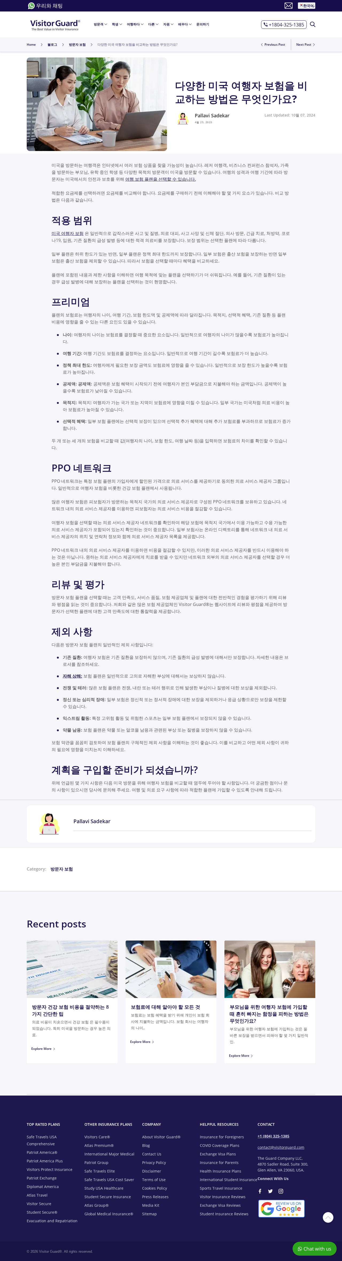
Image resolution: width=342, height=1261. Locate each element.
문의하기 (202, 24)
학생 (115, 24)
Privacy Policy (154, 1162)
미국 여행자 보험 (68, 233)
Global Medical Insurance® (108, 1213)
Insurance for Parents (219, 1162)
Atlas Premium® (99, 1145)
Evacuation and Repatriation (52, 1220)
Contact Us (151, 1153)
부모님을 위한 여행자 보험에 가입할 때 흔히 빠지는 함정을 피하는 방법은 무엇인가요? (269, 1014)
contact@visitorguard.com (281, 1147)
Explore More (41, 1048)
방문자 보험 (61, 869)
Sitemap (149, 1213)
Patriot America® (42, 1152)
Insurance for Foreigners (222, 1136)
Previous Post (274, 44)
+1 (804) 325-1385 (273, 1136)
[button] (306, 5)
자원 (166, 24)
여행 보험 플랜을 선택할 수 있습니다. (160, 179)
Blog (146, 1145)
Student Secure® (42, 1212)
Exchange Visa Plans (218, 1153)
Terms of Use (154, 1179)
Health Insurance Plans (220, 1171)
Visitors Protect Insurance (49, 1169)
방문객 (98, 24)
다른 (151, 24)
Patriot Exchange (42, 1178)
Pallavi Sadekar (212, 115)
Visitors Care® (97, 1136)
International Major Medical (109, 1153)
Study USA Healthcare (103, 1188)
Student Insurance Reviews (224, 1213)
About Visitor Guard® (161, 1136)
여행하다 (133, 24)
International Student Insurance (228, 1179)
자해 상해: (72, 676)
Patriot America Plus (45, 1160)
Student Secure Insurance (107, 1196)
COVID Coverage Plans (219, 1145)
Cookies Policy (154, 1188)
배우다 (183, 24)
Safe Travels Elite (99, 1171)
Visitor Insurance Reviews (223, 1196)
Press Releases (155, 1196)
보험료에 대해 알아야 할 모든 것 (165, 1007)
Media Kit (150, 1205)
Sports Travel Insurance (221, 1188)
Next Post (304, 44)
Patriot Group (96, 1162)
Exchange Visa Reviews (220, 1205)
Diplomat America (43, 1186)
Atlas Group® (96, 1205)
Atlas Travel (37, 1195)
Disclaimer (151, 1171)
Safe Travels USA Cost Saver (109, 1179)
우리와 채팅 (49, 5)
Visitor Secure (39, 1203)
